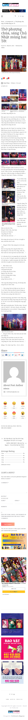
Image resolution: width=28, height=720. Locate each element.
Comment (5, 482)
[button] (24, 541)
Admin (2, 47)
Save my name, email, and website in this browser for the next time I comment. (13, 516)
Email (17, 500)
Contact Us (19, 699)
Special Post (12, 426)
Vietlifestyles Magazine (18, 716)
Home (7, 699)
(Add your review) (5, 464)
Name (3, 500)
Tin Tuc (19, 426)
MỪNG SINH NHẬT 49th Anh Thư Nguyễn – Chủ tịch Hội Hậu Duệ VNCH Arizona (14, 445)
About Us (12, 699)
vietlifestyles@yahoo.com (12, 391)
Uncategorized (6, 428)
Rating (4, 496)
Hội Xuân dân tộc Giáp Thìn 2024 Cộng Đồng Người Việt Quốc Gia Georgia (13, 439)
